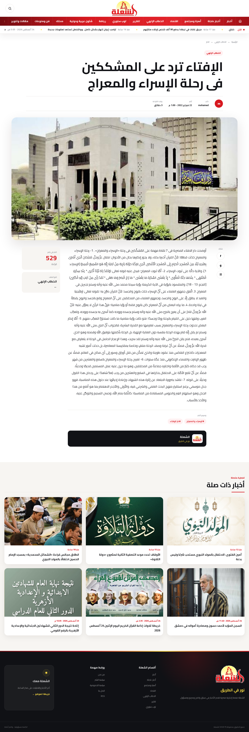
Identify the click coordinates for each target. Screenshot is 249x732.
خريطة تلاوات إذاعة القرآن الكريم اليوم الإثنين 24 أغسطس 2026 (124, 628)
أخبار (229, 21)
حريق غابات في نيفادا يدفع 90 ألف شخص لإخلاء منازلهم (205, 30)
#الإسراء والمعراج (195, 421)
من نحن (101, 675)
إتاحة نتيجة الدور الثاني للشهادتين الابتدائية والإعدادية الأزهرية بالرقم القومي (45, 628)
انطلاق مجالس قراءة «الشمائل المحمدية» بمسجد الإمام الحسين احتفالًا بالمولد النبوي (44, 557)
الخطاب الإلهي (155, 21)
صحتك (59, 21)
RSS (103, 696)
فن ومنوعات (42, 21)
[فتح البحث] (9, 8)
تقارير (136, 21)
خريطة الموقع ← (41, 694)
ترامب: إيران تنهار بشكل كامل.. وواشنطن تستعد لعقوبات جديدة (115, 30)
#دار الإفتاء (175, 421)
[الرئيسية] (240, 21)
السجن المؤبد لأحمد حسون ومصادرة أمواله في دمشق (208, 625)
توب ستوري (119, 21)
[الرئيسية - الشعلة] (124, 8)
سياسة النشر (100, 680)
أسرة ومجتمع (192, 21)
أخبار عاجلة (214, 21)
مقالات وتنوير (19, 21)
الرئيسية (235, 42)
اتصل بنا (101, 691)
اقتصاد (174, 21)
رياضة (102, 21)
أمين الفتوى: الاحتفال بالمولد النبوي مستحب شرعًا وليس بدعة (206, 557)
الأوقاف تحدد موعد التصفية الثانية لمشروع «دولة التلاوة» (129, 557)
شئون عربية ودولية (81, 21)
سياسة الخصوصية (97, 685)
